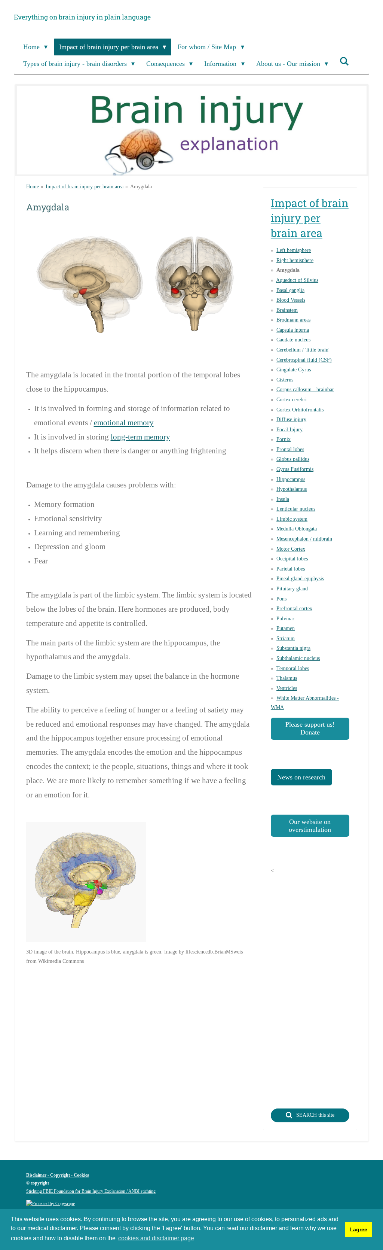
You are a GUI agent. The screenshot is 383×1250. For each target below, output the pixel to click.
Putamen (285, 628)
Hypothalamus (291, 489)
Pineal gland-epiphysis (300, 578)
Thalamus (286, 678)
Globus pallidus (292, 459)
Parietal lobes (290, 569)
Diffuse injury (291, 419)
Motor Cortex (290, 549)
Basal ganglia (290, 290)
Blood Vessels (290, 300)
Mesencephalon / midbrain (304, 539)
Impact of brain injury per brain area (84, 186)
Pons (281, 599)
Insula (282, 499)
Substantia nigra (293, 648)
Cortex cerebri (291, 399)
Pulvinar (285, 618)
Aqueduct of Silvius (297, 280)
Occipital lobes (292, 559)
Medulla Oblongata (296, 529)
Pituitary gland (292, 588)
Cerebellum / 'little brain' (303, 350)
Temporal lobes (292, 668)
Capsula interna (292, 330)
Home (32, 186)
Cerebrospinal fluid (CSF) (304, 360)
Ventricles (286, 688)
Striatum (285, 638)
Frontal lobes (290, 449)
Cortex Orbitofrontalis (300, 410)
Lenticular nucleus (295, 509)
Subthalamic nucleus (298, 658)
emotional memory (124, 422)
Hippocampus (290, 479)
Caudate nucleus (293, 340)
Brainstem (287, 310)
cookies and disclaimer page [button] (156, 1238)
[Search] (344, 61)
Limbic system (291, 519)
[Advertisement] (162, 1026)
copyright (40, 1183)
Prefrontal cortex (294, 608)
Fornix (283, 439)
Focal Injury (289, 429)
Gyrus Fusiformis (294, 469)
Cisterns (284, 380)
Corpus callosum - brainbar (305, 389)
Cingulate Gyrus (293, 369)
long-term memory (140, 436)
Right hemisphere (294, 260)
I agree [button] (358, 1229)
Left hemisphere (293, 250)
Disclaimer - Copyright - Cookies (57, 1175)
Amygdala (141, 186)
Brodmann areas (293, 320)
